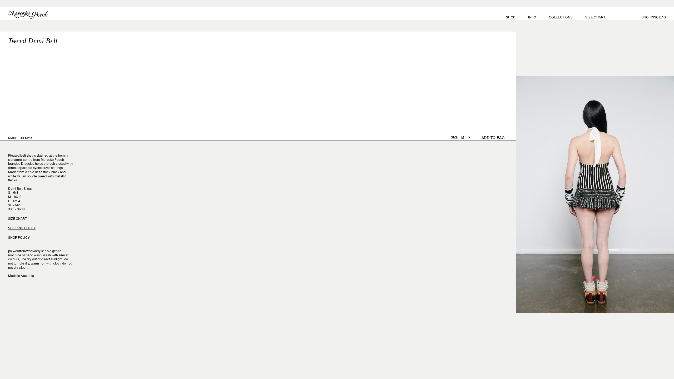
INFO (532, 17)
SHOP (511, 17)
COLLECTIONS (561, 17)
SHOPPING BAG (657, 17)
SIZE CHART (595, 17)
